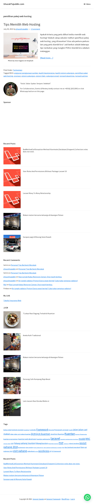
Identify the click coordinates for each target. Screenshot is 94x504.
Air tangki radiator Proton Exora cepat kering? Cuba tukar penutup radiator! (48, 281)
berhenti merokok (17, 430)
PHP (61, 443)
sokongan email (52, 76)
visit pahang (20, 451)
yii (50, 451)
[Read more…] (46, 58)
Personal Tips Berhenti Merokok (23, 265)
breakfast (26, 430)
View (82, 447)
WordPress (65, 499)
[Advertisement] (47, 122)
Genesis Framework (53, 499)
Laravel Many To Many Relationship (37, 193)
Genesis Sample (38, 499)
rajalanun (66, 443)
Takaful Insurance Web (12, 300)
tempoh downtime (67, 76)
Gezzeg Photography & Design (59, 430)
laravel (55, 438)
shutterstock (21, 447)
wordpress (43, 451)
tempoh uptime (81, 76)
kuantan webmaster (43, 439)
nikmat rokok (6, 443)
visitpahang (31, 451)
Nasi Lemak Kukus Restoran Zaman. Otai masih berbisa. (40, 277)
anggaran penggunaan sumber (26, 73)
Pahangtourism (41, 443)
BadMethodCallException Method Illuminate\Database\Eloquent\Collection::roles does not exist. (55, 150)
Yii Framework (56, 451)
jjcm (33, 434)
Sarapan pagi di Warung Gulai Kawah (37, 237)
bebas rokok (7, 430)
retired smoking (74, 443)
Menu (88, 4)
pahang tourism (27, 443)
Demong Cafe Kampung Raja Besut (36, 379)
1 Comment (35, 29)
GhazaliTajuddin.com (13, 4)
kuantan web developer (27, 439)
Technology (17, 70)
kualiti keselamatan (47, 73)
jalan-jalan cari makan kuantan (20, 434)
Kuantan (70, 434)
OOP (12, 443)
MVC (88, 438)
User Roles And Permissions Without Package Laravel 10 (45, 171)
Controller (33, 430)
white (36, 451)
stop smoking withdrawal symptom (52, 447)
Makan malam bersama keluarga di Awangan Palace (43, 215)
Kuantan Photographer (81, 434)
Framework (42, 429)
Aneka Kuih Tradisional (32, 335)
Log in (72, 499)
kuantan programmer (10, 439)
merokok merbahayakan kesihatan (69, 439)
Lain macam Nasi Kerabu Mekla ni (36, 401)
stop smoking (29, 447)
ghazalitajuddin (9, 269)
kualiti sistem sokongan (64, 73)
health (71, 430)
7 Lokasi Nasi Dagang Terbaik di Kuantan (39, 313)
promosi (17, 76)
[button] (87, 497)
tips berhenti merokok (72, 447)
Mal (4, 284)
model (82, 438)
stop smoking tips (38, 447)
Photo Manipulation (53, 443)
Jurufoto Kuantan (57, 434)
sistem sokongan (28, 76)
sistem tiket (40, 76)
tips (63, 447)
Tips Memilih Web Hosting (21, 24)
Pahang (17, 443)
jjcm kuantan (43, 433)
